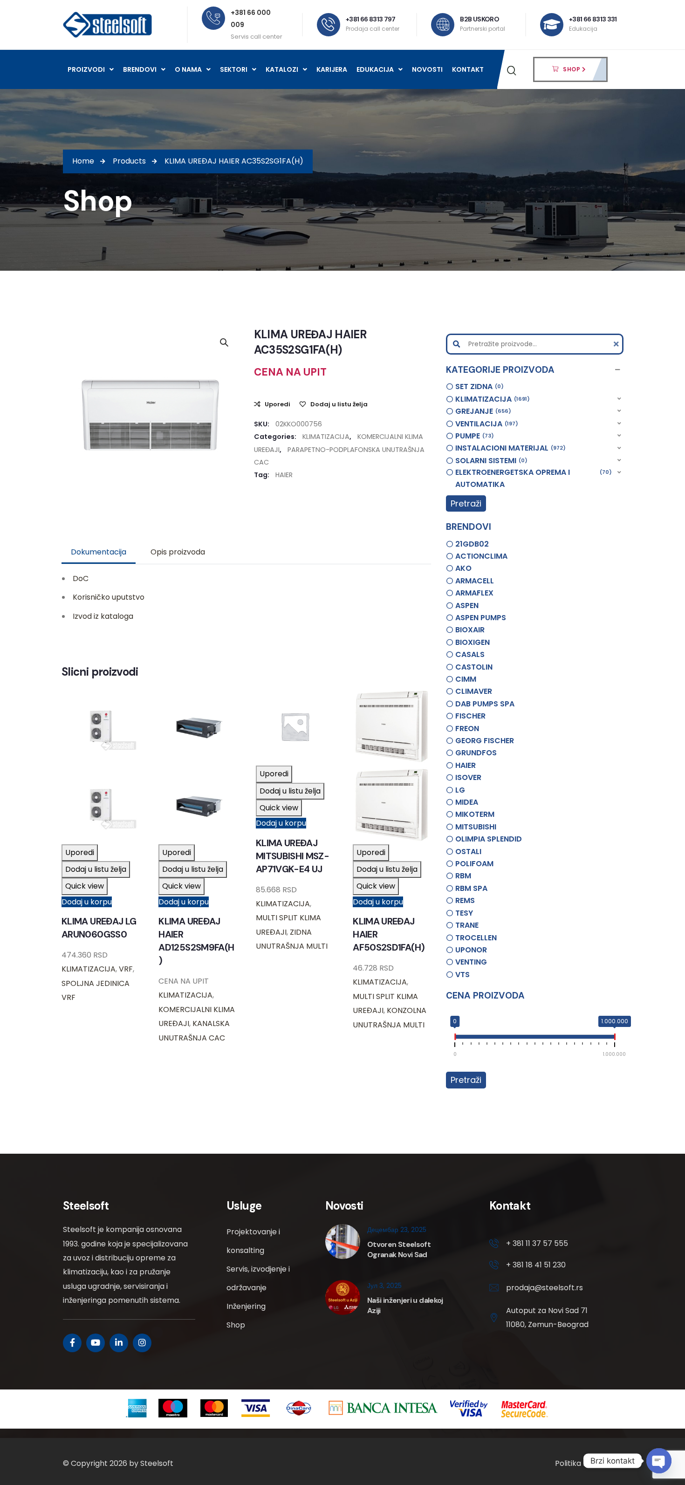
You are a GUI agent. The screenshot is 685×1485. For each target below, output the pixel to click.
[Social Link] (72, 1343)
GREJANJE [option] (481, 411)
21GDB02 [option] (472, 544)
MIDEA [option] (466, 802)
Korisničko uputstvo (108, 597)
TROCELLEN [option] (476, 937)
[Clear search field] (617, 344)
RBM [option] (463, 875)
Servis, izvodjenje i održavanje (258, 1278)
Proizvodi (86, 69)
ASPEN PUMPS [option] (480, 617)
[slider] (455, 1038)
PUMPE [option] (473, 436)
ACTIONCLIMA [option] (481, 556)
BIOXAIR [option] (470, 629)
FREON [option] (467, 728)
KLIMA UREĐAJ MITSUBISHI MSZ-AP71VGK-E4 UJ (292, 856)
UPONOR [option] (471, 949)
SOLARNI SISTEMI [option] (490, 460)
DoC (81, 578)
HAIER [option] (465, 765)
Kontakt (468, 69)
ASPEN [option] (467, 605)
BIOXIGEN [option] (472, 642)
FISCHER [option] (470, 716)
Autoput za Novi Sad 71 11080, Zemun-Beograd (547, 1317)
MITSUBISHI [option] (475, 826)
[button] (534, 370)
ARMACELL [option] (474, 580)
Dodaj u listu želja (339, 404)
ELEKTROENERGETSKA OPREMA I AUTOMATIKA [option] (532, 478)
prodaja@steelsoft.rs (544, 1287)
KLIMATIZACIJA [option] (491, 399)
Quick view (84, 886)
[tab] (99, 552)
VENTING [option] (471, 962)
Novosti (427, 69)
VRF (126, 969)
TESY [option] (464, 913)
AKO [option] (463, 568)
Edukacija (375, 69)
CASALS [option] (470, 654)
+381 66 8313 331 (593, 19)
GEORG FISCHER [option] (484, 740)
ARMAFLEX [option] (474, 593)
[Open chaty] (658, 1460)
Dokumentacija (98, 552)
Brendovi (140, 69)
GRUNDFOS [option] (476, 752)
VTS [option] (462, 974)
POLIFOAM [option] (474, 863)
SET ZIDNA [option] (478, 386)
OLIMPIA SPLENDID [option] (488, 839)
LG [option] (460, 790)
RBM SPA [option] (471, 888)
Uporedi (277, 404)
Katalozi (282, 69)
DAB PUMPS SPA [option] (484, 703)
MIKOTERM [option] (474, 814)
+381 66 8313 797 (371, 19)
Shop (235, 1325)
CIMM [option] (465, 679)
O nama (188, 69)
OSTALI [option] (468, 851)
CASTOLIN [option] (474, 667)
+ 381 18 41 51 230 (536, 1264)
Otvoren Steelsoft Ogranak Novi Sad (399, 1249)
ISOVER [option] (468, 777)
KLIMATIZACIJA (325, 436)
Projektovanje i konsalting (253, 1241)
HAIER (284, 474)
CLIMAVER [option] (473, 691)
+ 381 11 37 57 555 (537, 1243)
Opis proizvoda (178, 552)
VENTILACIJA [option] (485, 423)
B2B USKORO (479, 19)
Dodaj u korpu (87, 901)
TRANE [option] (467, 925)
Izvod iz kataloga (103, 616)
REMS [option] (465, 900)
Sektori (233, 69)
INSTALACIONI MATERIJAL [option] (509, 448)
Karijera (331, 69)
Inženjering (246, 1306)
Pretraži (466, 503)
